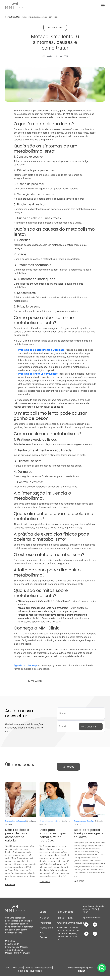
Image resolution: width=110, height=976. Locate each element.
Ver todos (68, 766)
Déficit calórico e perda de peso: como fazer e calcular (17, 835)
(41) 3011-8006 (65, 917)
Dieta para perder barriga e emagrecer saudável (89, 833)
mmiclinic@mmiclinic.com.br (68, 922)
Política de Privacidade (29, 970)
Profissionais (46, 927)
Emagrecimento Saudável (15, 821)
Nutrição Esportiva (55, 27)
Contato (44, 937)
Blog (13, 17)
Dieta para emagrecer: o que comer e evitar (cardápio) (53, 835)
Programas (45, 922)
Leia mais (10, 884)
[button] (101, 967)
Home (7, 17)
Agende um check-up (25, 665)
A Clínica (44, 917)
